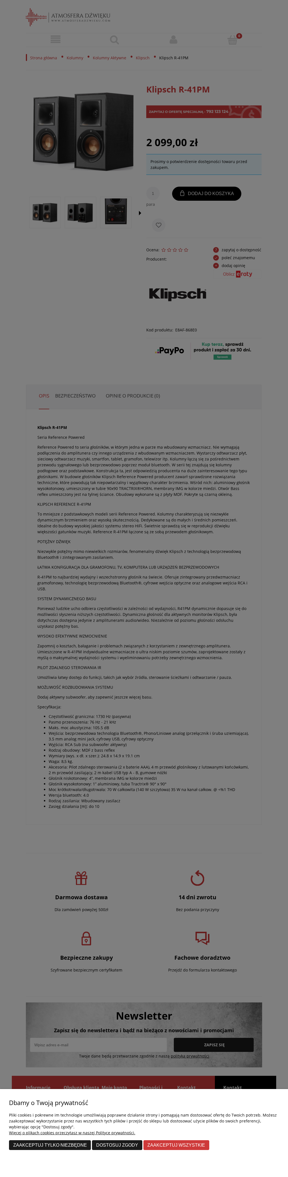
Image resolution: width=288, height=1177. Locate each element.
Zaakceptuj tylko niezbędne (50, 1144)
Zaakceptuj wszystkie (176, 1144)
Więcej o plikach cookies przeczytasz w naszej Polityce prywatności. (72, 1132)
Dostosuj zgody (117, 1144)
